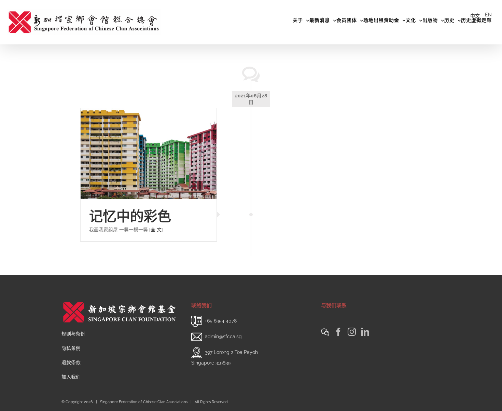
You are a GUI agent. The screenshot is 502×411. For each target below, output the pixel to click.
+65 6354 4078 (221, 320)
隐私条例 (71, 348)
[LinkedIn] (365, 332)
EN (488, 14)
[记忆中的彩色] (149, 153)
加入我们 (71, 377)
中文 (475, 15)
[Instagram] (352, 332)
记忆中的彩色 (130, 216)
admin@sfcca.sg (223, 336)
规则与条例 (73, 334)
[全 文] (156, 229)
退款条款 (71, 362)
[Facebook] (338, 332)
